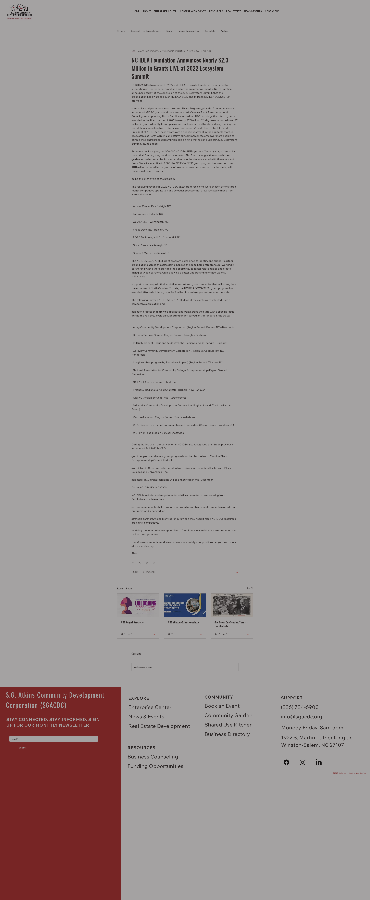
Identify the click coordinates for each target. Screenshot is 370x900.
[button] (364, 6)
